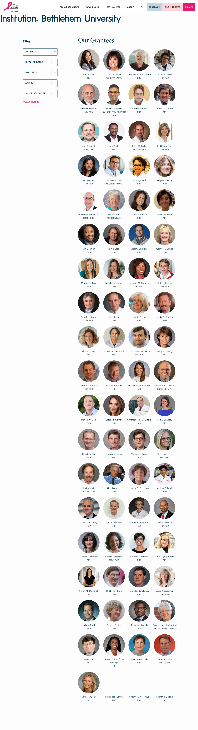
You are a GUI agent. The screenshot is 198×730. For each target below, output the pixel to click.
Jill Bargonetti (139, 180)
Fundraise (154, 7)
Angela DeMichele (114, 557)
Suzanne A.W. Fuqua (139, 697)
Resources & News (69, 7)
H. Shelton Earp (114, 591)
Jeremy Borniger (139, 249)
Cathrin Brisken (164, 283)
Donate (189, 7)
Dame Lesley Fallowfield (165, 625)
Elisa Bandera (88, 180)
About (130, 7)
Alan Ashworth (88, 146)
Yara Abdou (89, 75)
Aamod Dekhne (164, 523)
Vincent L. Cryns (139, 454)
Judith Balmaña (164, 146)
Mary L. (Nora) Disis (165, 557)
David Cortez (88, 454)
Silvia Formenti (89, 697)
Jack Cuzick (88, 488)
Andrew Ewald (88, 625)
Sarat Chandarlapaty (139, 351)
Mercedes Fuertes (114, 697)
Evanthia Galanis (164, 697)
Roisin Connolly (164, 420)
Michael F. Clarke (114, 386)
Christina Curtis (164, 454)
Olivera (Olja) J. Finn (139, 659)
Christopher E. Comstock (139, 420)
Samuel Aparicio (114, 109)
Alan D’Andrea (114, 488)
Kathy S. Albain (114, 75)
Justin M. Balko (139, 146)
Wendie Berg (114, 215)
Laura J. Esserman (164, 591)
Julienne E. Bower (164, 249)
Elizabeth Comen (114, 420)
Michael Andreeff (88, 109)
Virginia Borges (114, 249)
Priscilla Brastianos (114, 283)
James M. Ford (164, 659)
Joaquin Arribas (139, 109)
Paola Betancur (139, 215)
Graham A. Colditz (165, 386)
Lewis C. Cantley (165, 317)
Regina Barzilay (164, 180)
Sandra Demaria (89, 557)
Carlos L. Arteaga (164, 109)
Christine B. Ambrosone (139, 75)
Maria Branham (88, 283)
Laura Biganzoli (164, 215)
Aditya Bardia (114, 180)
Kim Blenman (88, 249)
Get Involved (113, 7)
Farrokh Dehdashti (139, 523)
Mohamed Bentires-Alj (88, 215)
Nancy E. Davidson (139, 488)
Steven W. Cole (88, 420)
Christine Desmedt (139, 557)
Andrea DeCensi (114, 523)
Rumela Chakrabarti (114, 351)
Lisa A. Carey (88, 351)
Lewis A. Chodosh (89, 386)
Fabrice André (165, 75)
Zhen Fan (88, 659)
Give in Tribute (172, 7)
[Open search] (143, 7)
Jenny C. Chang (164, 351)
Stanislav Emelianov (139, 591)
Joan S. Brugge (139, 317)
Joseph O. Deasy (88, 523)
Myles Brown (114, 317)
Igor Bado (114, 146)
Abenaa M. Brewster (139, 283)
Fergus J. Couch (113, 454)
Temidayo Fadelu (139, 625)
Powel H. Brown (89, 317)
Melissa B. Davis (165, 488)
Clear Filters (31, 102)
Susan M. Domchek (88, 591)
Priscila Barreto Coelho (139, 386)
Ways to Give (92, 7)
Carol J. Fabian (114, 625)
